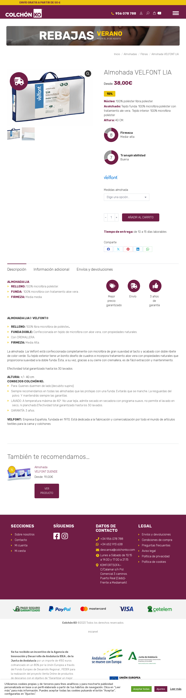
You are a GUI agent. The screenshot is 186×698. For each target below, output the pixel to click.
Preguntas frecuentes (156, 545)
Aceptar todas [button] (141, 689)
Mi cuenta (21, 545)
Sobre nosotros (25, 534)
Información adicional (51, 269)
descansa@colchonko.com (116, 549)
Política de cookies (154, 562)
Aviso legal (149, 551)
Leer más (175, 689)
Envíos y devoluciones (95, 269)
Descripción (16, 269)
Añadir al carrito (140, 217)
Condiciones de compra (157, 540)
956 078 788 (125, 13)
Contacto (21, 540)
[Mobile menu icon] (176, 13)
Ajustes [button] (161, 689)
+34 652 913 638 (111, 544)
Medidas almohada (116, 190)
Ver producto (46, 491)
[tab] (16, 268)
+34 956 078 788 (111, 539)
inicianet (93, 631)
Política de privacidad (155, 556)
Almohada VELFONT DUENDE (46, 469)
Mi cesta (20, 551)
